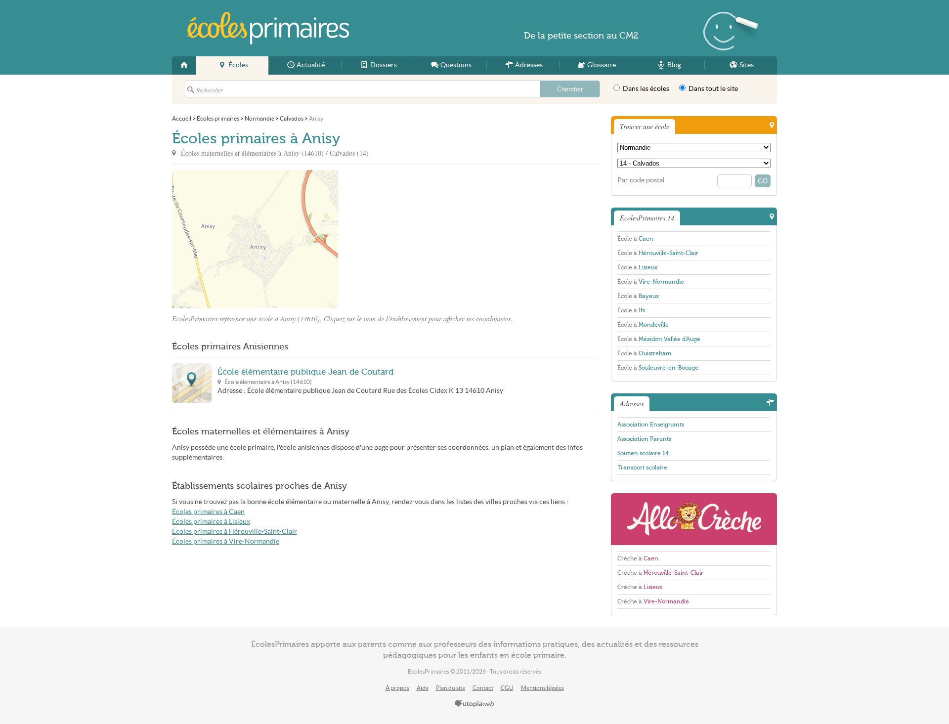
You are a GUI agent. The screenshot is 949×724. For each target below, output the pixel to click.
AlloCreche (694, 519)
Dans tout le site (712, 88)
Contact (483, 687)
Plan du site (450, 687)
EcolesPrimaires (268, 28)
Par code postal (641, 180)
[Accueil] (184, 65)
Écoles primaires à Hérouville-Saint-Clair (234, 531)
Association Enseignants (650, 424)
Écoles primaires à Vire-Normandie (225, 541)
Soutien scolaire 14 (643, 453)
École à (635, 238)
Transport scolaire (642, 467)
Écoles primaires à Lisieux (211, 521)
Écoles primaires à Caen (208, 511)
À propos (397, 687)
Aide (423, 687)
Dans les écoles (645, 88)
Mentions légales (542, 687)
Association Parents (644, 438)
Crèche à (637, 558)
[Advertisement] (427, 239)
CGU (507, 687)
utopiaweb (474, 704)
